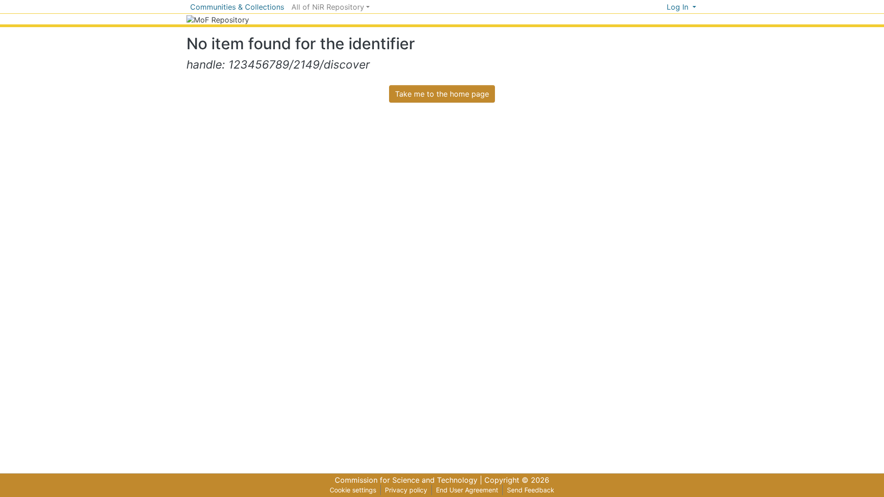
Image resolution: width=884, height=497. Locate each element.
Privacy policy (406, 490)
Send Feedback (530, 490)
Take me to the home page (442, 93)
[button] (659, 7)
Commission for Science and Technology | (409, 480)
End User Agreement (467, 490)
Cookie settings (353, 490)
